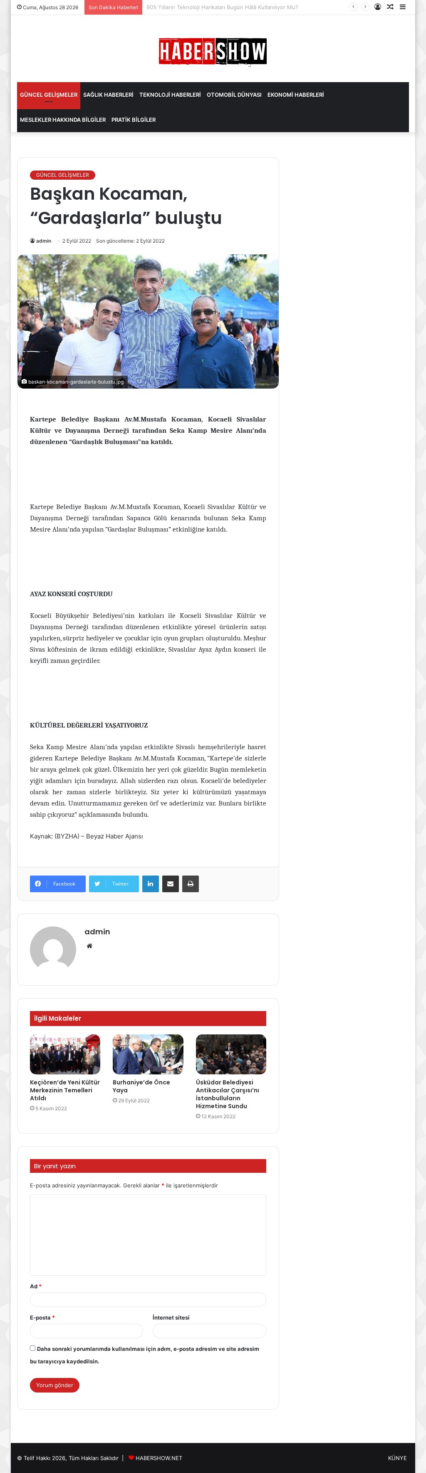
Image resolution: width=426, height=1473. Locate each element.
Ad (36, 1286)
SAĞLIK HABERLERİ (108, 94)
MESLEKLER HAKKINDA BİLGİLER (63, 119)
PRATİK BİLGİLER (133, 119)
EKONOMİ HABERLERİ (295, 94)
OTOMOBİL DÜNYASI (234, 94)
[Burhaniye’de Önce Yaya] (148, 1054)
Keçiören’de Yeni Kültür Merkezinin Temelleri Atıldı (65, 1090)
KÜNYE (397, 1458)
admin (43, 241)
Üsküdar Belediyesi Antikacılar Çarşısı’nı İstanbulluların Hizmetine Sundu (227, 1094)
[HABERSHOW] (213, 50)
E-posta (42, 1317)
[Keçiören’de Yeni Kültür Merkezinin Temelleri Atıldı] (65, 1054)
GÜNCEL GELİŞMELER (48, 94)
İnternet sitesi (171, 1317)
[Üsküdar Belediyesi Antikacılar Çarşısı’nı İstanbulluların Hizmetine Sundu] (231, 1054)
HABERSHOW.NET (159, 1458)
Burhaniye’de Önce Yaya (141, 1086)
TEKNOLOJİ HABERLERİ (170, 94)
